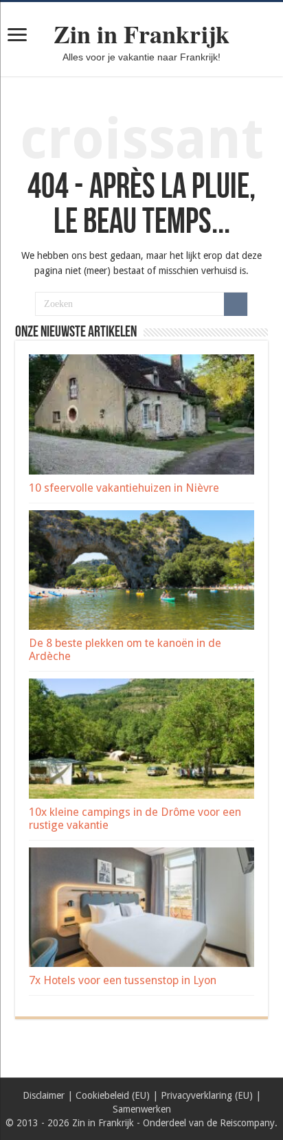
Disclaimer (44, 1095)
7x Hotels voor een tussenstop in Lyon (122, 980)
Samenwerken (142, 1109)
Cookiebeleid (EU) (113, 1095)
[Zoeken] (235, 304)
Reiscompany (247, 1122)
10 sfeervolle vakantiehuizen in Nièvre (124, 487)
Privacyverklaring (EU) (207, 1095)
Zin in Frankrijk (141, 34)
